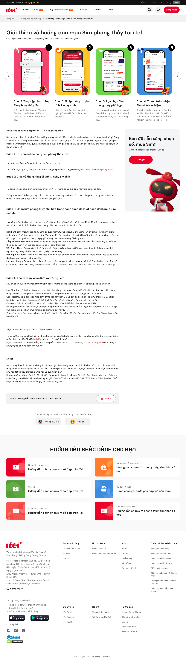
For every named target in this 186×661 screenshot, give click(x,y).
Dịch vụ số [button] (68, 606)
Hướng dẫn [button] (127, 606)
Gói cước (83, 10)
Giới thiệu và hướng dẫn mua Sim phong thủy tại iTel (69, 18)
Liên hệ (125, 622)
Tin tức (154, 2)
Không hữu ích (52, 421)
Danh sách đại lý (129, 627)
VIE (176, 2)
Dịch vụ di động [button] (71, 543)
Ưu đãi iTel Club (99, 548)
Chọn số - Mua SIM (71, 548)
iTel (92, 656)
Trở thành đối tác (129, 568)
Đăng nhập (171, 9)
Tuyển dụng (166, 2)
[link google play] (39, 618)
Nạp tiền (59, 10)
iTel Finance (68, 617)
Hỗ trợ (110, 10)
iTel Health (67, 622)
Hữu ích (80, 421)
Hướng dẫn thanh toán (161, 553)
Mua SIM (30, 10)
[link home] (11, 10)
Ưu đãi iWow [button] (98, 543)
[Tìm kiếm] (149, 10)
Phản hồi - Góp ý (129, 631)
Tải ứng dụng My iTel (101, 617)
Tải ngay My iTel (32, 2)
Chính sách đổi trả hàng (161, 563)
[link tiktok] (23, 630)
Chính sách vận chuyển (161, 558)
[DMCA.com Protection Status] (28, 641)
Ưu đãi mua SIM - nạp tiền (104, 553)
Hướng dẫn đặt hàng (160, 548)
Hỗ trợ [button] (95, 606)
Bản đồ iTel (126, 563)
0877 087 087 (16, 589)
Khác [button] (124, 543)
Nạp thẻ (66, 553)
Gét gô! (141, 159)
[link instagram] (16, 630)
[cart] (158, 10)
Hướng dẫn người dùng (31, 18)
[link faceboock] (8, 630)
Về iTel (143, 2)
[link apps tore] (16, 618)
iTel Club (97, 10)
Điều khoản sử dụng (160, 568)
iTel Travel (67, 612)
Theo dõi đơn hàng (100, 612)
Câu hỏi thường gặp (130, 617)
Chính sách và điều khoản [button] (164, 543)
